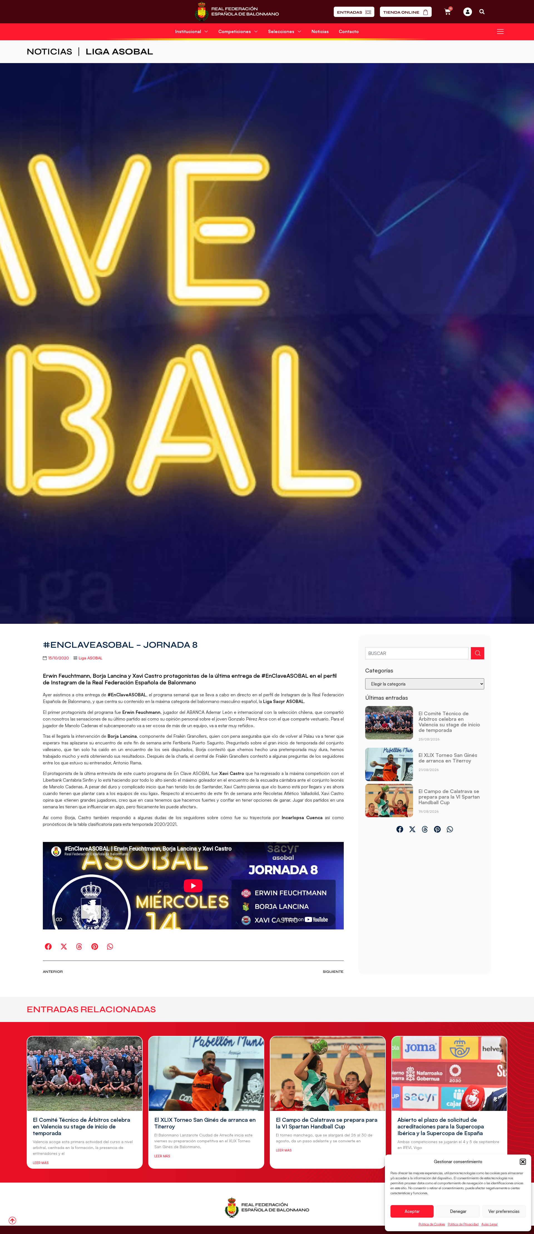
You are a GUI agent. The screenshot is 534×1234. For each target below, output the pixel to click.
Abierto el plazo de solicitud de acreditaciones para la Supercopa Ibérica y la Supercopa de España (440, 1126)
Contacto (349, 31)
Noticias (320, 31)
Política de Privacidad (463, 1224)
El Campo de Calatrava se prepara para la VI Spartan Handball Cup (449, 796)
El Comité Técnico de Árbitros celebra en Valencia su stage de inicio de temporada (449, 721)
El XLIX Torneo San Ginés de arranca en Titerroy (448, 758)
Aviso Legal (489, 1224)
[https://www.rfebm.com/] (237, 12)
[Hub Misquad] (467, 12)
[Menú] (500, 31)
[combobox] (417, 653)
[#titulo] (12, 1220)
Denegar (458, 1211)
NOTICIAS (49, 51)
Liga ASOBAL (119, 51)
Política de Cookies (432, 1224)
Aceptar (412, 1211)
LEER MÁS (40, 1163)
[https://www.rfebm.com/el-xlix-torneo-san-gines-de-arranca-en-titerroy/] (389, 764)
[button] (523, 1162)
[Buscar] (477, 653)
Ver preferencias (504, 1211)
